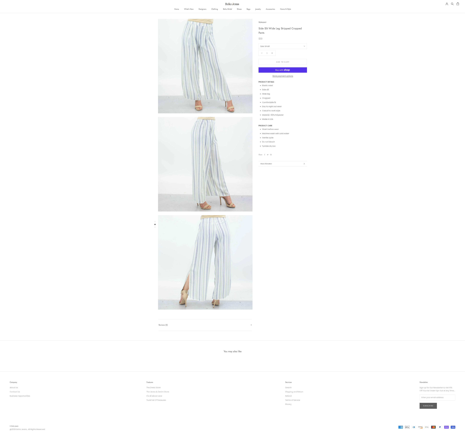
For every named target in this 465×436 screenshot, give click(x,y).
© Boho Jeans (14, 426)
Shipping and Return (294, 391)
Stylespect (262, 22)
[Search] (452, 3)
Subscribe (428, 406)
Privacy (288, 404)
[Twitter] (267, 154)
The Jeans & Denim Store (158, 391)
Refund (288, 396)
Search (288, 387)
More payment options (283, 76)
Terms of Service (292, 400)
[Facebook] (264, 154)
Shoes (239, 9)
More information (266, 164)
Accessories (270, 9)
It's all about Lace (154, 396)
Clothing (214, 9)
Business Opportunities (20, 396)
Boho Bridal (227, 9)
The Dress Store (154, 387)
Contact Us (15, 391)
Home (176, 9)
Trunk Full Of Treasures (156, 400)
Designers (202, 9)
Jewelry (258, 9)
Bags (248, 9)
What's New (189, 9)
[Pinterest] (271, 154)
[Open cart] (458, 3)
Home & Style (285, 9)
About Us (14, 387)
